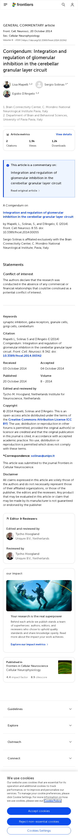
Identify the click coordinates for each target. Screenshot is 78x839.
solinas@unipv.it (43, 456)
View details (64, 134)
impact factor (17, 677)
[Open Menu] (5, 4)
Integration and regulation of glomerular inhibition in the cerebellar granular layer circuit (38, 214)
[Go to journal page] (65, 667)
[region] (39, 805)
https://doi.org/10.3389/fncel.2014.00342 (44, 40)
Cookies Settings (39, 830)
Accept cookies (39, 811)
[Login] (72, 4)
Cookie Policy (52, 800)
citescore (39, 677)
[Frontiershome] (23, 4)
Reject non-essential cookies (39, 821)
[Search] (63, 4)
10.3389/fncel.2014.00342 (22, 355)
